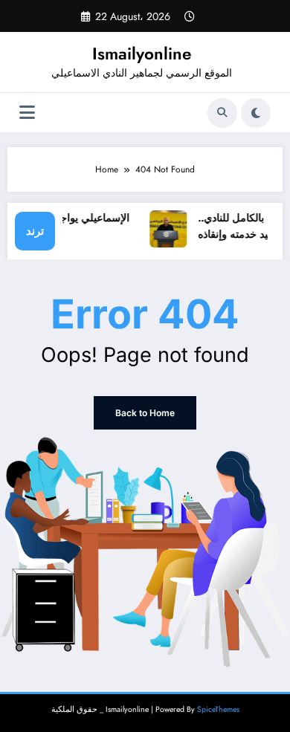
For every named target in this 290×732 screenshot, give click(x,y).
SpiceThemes (218, 709)
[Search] (222, 113)
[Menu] (27, 113)
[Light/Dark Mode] (256, 113)
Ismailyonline (141, 53)
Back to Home (145, 412)
